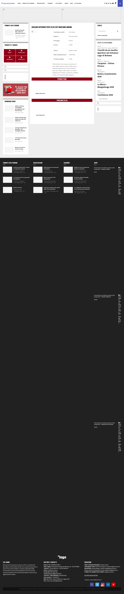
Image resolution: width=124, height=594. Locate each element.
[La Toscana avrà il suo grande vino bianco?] (7, 180)
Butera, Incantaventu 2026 (106, 75)
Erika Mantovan (48, 171)
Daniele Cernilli (18, 189)
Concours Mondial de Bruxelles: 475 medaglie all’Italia (20, 129)
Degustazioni (41, 3)
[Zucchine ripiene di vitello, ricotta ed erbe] (68, 180)
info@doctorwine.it (52, 570)
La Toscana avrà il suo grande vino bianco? (21, 178)
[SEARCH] (117, 31)
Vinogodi (47, 191)
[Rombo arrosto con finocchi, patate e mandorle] (68, 170)
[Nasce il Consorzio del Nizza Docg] (9, 150)
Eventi (66, 3)
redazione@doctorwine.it (96, 579)
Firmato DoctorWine (28, 3)
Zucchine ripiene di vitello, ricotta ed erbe (81, 178)
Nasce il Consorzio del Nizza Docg (20, 148)
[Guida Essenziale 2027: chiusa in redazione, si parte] (9, 32)
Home (19, 3)
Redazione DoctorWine (50, 181)
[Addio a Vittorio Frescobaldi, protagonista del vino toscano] (9, 108)
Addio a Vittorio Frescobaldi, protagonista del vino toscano (19, 108)
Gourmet (50, 3)
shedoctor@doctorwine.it (113, 566)
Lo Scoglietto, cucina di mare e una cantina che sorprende (82, 188)
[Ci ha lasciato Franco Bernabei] (9, 140)
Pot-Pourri (59, 3)
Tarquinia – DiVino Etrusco (105, 65)
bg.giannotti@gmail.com (111, 570)
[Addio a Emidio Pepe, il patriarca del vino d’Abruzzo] (9, 120)
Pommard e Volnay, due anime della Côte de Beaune (52, 188)
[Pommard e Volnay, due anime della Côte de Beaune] (37, 190)
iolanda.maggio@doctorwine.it (108, 568)
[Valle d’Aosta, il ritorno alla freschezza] (37, 170)
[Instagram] (109, 3)
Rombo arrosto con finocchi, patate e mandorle (81, 168)
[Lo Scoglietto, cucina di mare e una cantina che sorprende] (68, 190)
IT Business (53, 589)
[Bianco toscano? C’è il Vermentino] (37, 180)
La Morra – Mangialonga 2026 (105, 86)
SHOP (71, 3)
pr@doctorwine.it (109, 572)
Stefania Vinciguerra (21, 35)
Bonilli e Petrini (17, 188)
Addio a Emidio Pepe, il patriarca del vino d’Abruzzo (20, 119)
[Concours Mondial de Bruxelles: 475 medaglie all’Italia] (9, 130)
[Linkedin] (111, 3)
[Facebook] (105, 3)
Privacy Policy (101, 589)
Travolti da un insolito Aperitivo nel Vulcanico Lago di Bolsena (107, 53)
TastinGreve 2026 (105, 95)
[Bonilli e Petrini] (7, 190)
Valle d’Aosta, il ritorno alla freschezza (51, 168)
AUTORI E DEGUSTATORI (91, 575)
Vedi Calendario (103, 99)
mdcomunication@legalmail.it (54, 581)
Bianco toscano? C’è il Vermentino (49, 178)
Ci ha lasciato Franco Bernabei (20, 138)
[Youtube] (113, 3)
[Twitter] (107, 3)
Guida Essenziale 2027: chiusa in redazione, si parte (20, 31)
